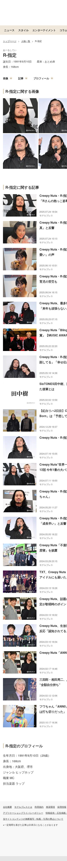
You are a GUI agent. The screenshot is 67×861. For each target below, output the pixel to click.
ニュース (9, 30)
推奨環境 (50, 806)
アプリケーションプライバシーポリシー (23, 812)
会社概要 (7, 806)
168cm (15, 67)
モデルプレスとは (23, 806)
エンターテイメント (44, 30)
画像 (5, 78)
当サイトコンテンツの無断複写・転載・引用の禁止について (33, 818)
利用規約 (39, 806)
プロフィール (41, 78)
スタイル (23, 30)
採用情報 (61, 806)
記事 (20, 78)
